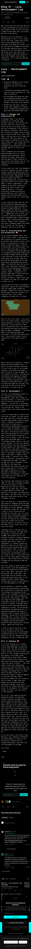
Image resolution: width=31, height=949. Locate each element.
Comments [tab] (4, 817)
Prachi (6, 854)
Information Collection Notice (20, 927)
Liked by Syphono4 (10, 833)
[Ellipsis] (29, 831)
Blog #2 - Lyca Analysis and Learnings (11, 884)
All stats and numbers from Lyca (9, 886)
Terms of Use (24, 926)
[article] (15, 886)
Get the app (23, 942)
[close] (26, 896)
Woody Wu (7, 831)
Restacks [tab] (11, 817)
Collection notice (24, 938)
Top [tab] (3, 878)
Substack (8, 946)
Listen (27, 18)
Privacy (13, 938)
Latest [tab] (6, 878)
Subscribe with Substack (17, 922)
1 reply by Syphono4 (11, 849)
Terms (17, 938)
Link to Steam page (8, 75)
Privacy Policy (16, 929)
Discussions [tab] (13, 878)
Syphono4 (7, 17)
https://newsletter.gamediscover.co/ (14, 840)
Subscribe (22, 2)
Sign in (27, 2)
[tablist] (7, 817)
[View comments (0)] (9, 890)
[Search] (28, 878)
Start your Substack (11, 942)
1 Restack (18, 801)
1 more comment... (6, 871)
